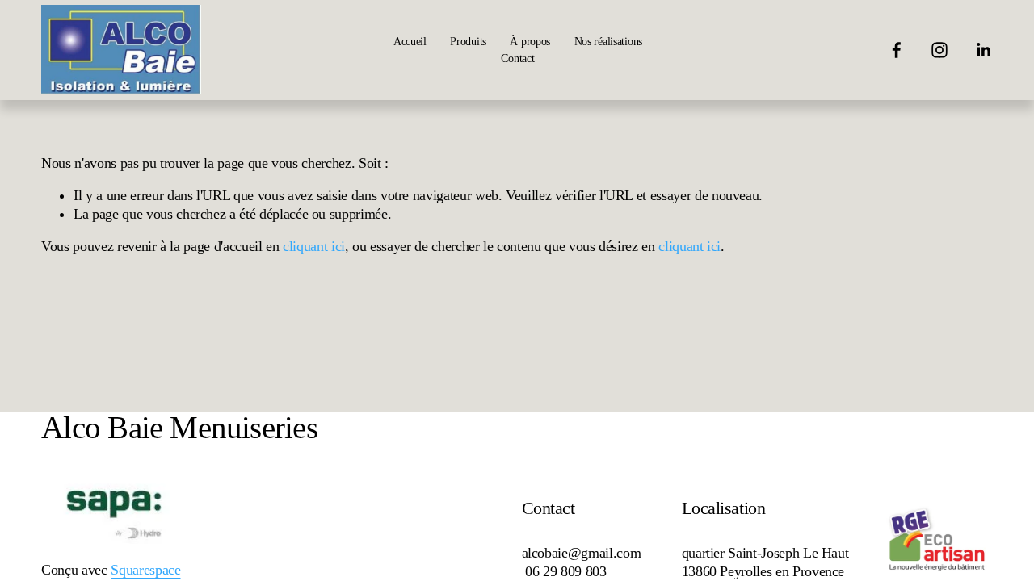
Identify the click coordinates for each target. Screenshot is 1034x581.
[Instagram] (939, 50)
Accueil (410, 41)
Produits (468, 41)
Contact (517, 58)
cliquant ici (314, 246)
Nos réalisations (608, 41)
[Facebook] (896, 50)
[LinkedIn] (983, 50)
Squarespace (145, 570)
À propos (530, 41)
